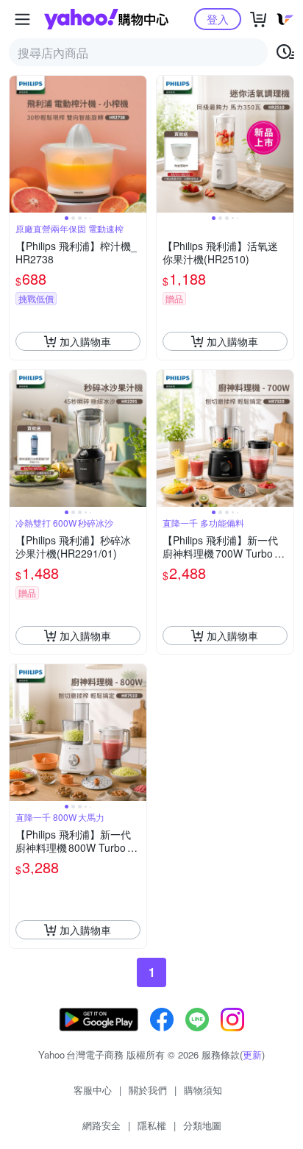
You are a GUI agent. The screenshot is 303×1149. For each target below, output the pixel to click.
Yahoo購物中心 (106, 19)
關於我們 (148, 1090)
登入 (218, 18)
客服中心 (93, 1090)
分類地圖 (202, 1125)
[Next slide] (136, 144)
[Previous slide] (19, 144)
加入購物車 (85, 341)
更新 (252, 1054)
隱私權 (152, 1125)
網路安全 (101, 1125)
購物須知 (203, 1090)
